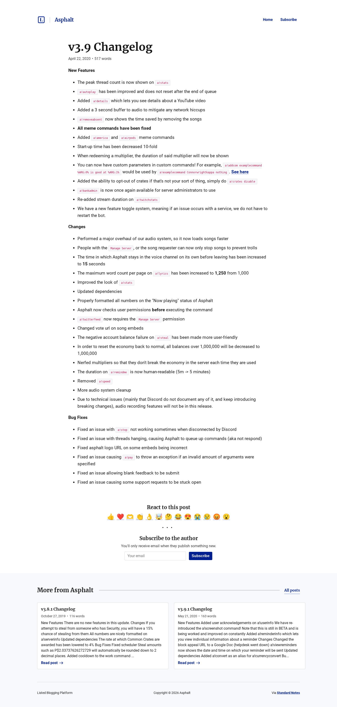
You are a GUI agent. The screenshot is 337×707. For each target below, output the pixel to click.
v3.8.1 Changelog (58, 609)
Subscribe (288, 19)
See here (240, 171)
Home (268, 19)
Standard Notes (288, 693)
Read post (49, 663)
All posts (292, 590)
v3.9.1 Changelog (195, 609)
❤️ (120, 516)
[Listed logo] (41, 19)
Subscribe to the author (168, 538)
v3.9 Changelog (110, 47)
